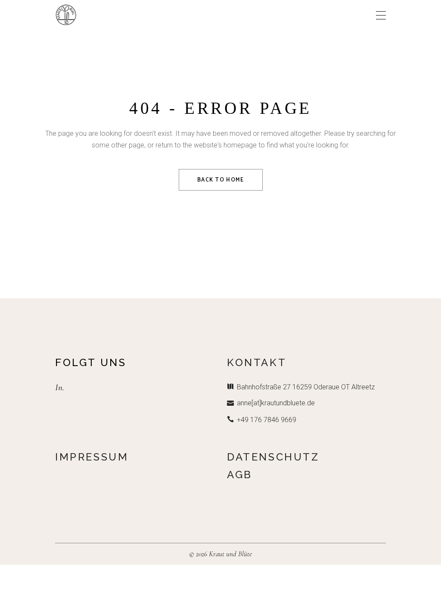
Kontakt (256, 362)
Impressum (91, 457)
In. (59, 387)
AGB (239, 474)
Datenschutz (273, 457)
